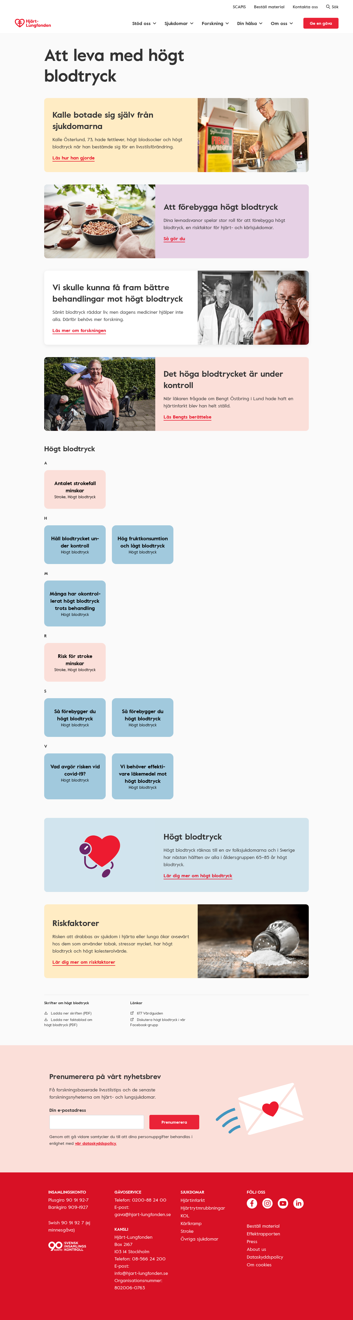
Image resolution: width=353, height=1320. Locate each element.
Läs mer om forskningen (79, 330)
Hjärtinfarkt (193, 1200)
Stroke (187, 1231)
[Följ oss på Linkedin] (298, 1203)
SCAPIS (239, 7)
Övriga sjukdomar (199, 1238)
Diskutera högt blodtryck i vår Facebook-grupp (158, 1022)
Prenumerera (174, 1122)
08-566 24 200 (149, 1258)
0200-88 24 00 (149, 1199)
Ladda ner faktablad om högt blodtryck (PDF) (68, 1022)
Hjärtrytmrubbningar (203, 1207)
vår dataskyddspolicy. (96, 1143)
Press (252, 1241)
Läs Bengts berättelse (187, 416)
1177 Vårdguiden (150, 1013)
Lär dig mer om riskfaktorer (83, 962)
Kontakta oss (305, 7)
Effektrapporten (263, 1233)
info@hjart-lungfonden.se (141, 1273)
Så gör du (174, 238)
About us (256, 1249)
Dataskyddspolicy (265, 1256)
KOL (185, 1215)
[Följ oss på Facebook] (252, 1203)
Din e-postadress (67, 1110)
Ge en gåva (321, 23)
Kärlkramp (191, 1223)
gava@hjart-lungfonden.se (142, 1214)
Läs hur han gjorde (73, 157)
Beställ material (269, 7)
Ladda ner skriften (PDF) (71, 1013)
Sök (335, 7)
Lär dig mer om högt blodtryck (198, 875)
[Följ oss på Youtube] (283, 1203)
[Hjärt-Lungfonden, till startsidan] (32, 23)
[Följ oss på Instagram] (267, 1203)
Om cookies (259, 1264)
